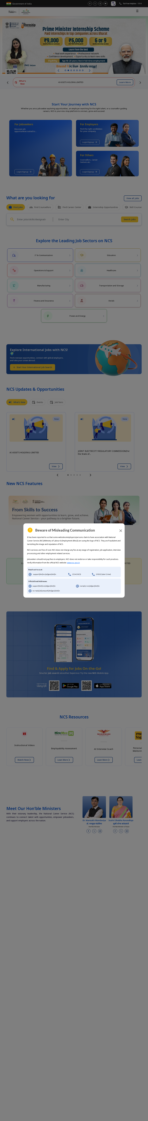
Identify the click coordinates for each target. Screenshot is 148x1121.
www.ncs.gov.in (73, 562)
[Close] (120, 530)
